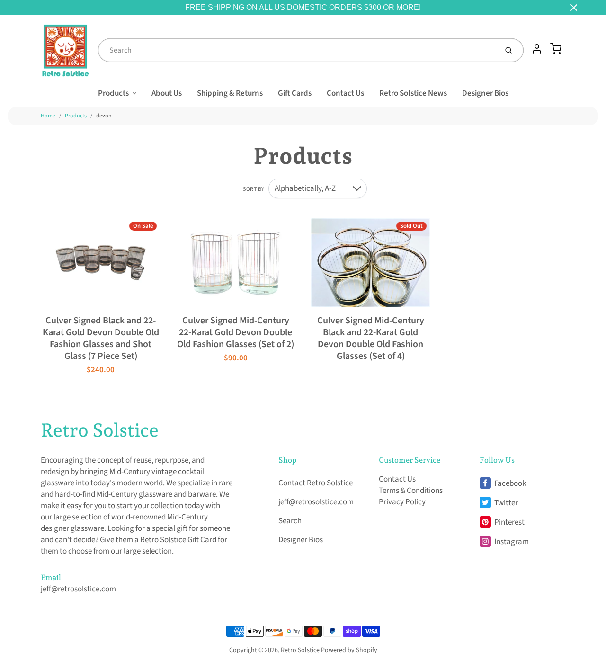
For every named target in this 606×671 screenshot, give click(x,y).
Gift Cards (295, 93)
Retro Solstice (100, 430)
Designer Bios (485, 93)
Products (113, 93)
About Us (167, 93)
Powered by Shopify (349, 650)
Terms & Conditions (411, 490)
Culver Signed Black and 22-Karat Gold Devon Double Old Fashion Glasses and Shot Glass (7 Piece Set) (101, 338)
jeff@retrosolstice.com (78, 589)
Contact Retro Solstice (315, 483)
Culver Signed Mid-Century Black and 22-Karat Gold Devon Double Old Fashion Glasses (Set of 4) (370, 338)
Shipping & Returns (230, 93)
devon (104, 116)
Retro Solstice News (413, 93)
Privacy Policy (402, 502)
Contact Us (345, 93)
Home (48, 116)
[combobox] (297, 50)
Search (290, 521)
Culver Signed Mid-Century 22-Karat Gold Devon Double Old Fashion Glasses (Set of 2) (235, 332)
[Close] (573, 7)
